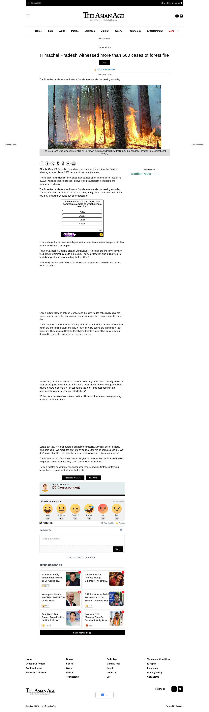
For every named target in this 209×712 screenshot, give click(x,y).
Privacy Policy (155, 672)
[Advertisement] (82, 289)
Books (69, 659)
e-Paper (164, 3)
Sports (119, 31)
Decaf (110, 668)
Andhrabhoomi (34, 668)
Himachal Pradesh (73, 478)
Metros (75, 31)
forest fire (93, 478)
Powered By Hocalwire (174, 706)
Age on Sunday (174, 3)
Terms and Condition (158, 659)
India (50, 31)
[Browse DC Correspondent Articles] (45, 487)
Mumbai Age (113, 664)
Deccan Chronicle (35, 664)
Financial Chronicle (36, 672)
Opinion (105, 31)
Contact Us (153, 677)
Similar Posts (141, 174)
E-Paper (151, 664)
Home (38, 31)
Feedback (152, 668)
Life (109, 677)
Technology (135, 31)
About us (112, 672)
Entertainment (155, 31)
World (62, 31)
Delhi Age (112, 659)
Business (90, 31)
